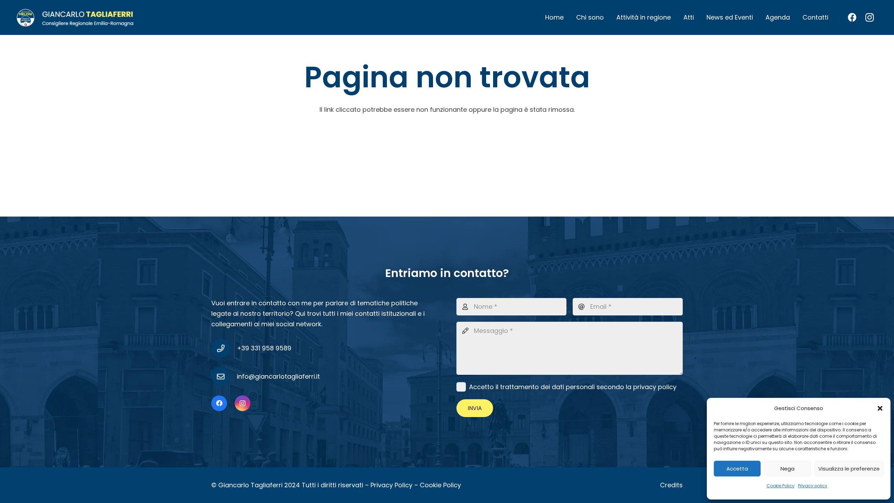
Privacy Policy (391, 485)
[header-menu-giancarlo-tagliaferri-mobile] (75, 17)
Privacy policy (812, 486)
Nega (787, 468)
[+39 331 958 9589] (224, 348)
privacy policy (654, 386)
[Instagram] (869, 17)
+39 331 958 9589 (264, 348)
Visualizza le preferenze (849, 468)
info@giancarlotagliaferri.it (278, 376)
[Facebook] (852, 17)
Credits (671, 485)
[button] (880, 408)
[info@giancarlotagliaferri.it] (224, 376)
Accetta (737, 468)
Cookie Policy (780, 486)
